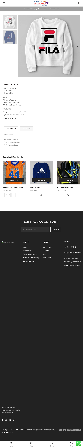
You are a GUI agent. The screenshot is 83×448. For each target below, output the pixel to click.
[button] (21, 46)
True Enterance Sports (23, 430)
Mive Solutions (7, 432)
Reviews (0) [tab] (26, 129)
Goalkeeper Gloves (65, 187)
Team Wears (42, 9)
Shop (33, 9)
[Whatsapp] (13, 420)
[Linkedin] (10, 420)
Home (26, 9)
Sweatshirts (54, 9)
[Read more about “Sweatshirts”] (41, 195)
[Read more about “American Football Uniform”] (13, 195)
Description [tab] (11, 129)
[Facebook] (2, 420)
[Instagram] (6, 420)
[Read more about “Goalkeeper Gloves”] (68, 195)
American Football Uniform (14, 187)
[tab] (11, 128)
